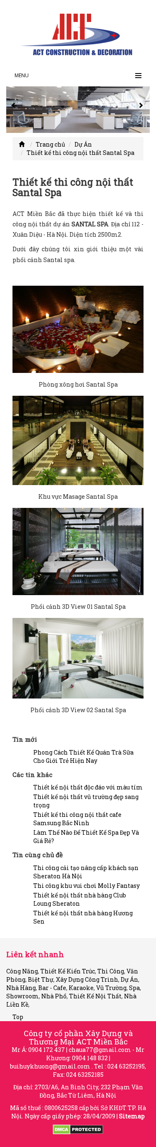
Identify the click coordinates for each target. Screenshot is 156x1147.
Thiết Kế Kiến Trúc (67, 971)
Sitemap (132, 1116)
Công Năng (22, 971)
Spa (134, 988)
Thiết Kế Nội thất (95, 996)
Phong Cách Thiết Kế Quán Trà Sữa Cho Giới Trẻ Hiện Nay (83, 756)
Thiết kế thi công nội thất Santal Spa (80, 153)
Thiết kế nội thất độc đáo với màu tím (88, 787)
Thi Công (110, 971)
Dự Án (83, 144)
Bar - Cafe (52, 988)
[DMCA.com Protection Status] (78, 1129)
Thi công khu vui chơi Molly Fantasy (86, 886)
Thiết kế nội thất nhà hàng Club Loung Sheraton (79, 899)
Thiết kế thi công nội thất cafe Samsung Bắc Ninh (77, 819)
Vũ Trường (111, 988)
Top (17, 1017)
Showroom (22, 996)
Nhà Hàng (21, 988)
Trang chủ (50, 144)
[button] (14, 109)
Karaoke (81, 988)
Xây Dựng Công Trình (87, 979)
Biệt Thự (40, 979)
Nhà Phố (54, 996)
